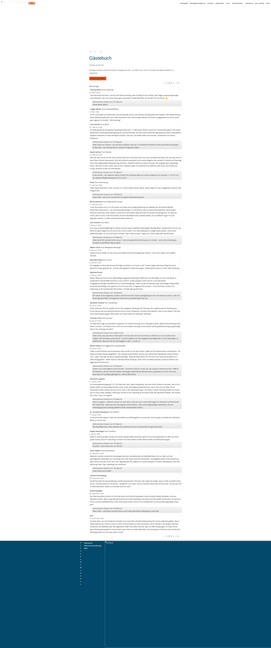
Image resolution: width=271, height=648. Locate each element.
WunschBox (219, 3)
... (180, 90)
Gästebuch (249, 3)
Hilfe (86, 548)
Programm (184, 3)
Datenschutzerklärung (92, 546)
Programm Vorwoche (197, 3)
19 (178, 83)
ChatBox (210, 3)
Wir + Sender (259, 3)
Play (32, 3)
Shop (268, 3)
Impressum (88, 543)
